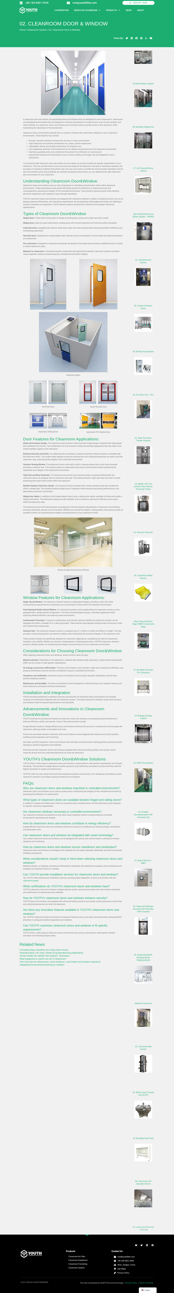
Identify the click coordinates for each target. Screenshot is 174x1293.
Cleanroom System (37, 30)
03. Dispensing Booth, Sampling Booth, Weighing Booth (143, 957)
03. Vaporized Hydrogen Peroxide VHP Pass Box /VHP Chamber (143, 909)
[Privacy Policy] (115, 1273)
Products (111, 10)
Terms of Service (146, 1283)
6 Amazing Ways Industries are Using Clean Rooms (44, 950)
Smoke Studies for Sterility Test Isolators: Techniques (45, 956)
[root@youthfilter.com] (68, 2)
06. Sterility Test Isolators (143, 352)
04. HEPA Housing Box (143, 763)
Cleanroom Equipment (77, 1260)
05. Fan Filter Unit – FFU (143, 395)
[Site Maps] (115, 1269)
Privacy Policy (123, 1273)
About (140, 10)
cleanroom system (30, 881)
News (129, 10)
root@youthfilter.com (85, 2)
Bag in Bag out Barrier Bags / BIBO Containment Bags (143, 624)
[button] (127, 38)
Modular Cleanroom (85, 10)
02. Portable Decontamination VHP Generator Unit (143, 814)
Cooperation (61, 10)
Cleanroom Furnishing (77, 1264)
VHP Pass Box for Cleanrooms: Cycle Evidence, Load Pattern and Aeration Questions (60, 962)
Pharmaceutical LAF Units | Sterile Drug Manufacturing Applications (51, 953)
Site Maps (121, 1269)
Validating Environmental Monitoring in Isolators (42, 965)
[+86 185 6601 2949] (21, 2)
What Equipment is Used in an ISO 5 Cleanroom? (43, 959)
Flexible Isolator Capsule (143, 84)
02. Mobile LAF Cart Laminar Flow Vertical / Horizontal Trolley (143, 486)
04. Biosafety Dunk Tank (143, 1138)
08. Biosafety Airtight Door (143, 127)
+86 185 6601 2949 (37, 2)
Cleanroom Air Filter (76, 1257)
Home (23, 30)
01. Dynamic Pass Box (143, 532)
